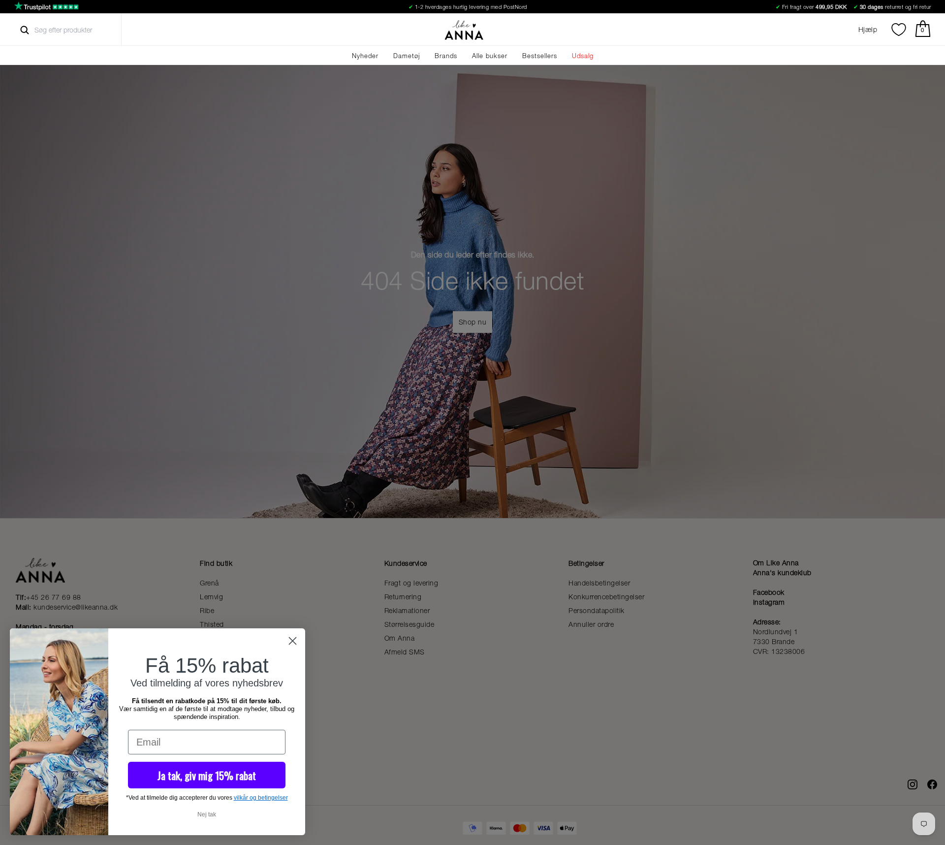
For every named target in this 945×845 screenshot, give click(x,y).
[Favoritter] (899, 29)
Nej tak (206, 814)
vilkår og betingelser (261, 797)
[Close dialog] (292, 641)
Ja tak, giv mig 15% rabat (207, 775)
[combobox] (72, 30)
